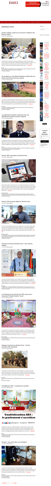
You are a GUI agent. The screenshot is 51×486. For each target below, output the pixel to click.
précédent (4, 482)
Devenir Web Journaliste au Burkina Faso (14, 155)
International (45, 103)
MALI (2, 338)
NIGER (5, 338)
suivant (15, 482)
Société (4, 106)
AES (3, 67)
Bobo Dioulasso (10, 107)
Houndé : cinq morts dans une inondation (14, 442)
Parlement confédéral (5, 435)
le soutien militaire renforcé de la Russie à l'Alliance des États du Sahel (24, 68)
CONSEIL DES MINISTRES (12, 286)
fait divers (12, 475)
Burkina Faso (10, 22)
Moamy (23, 107)
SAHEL (9, 435)
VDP (2, 379)
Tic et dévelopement (46, 42)
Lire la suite (29, 65)
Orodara (25, 107)
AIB (6, 107)
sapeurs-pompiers (6, 476)
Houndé (15, 475)
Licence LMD (32, 236)
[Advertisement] (25, 15)
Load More (44, 123)
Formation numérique (20, 236)
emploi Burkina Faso (6, 236)
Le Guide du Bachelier (20, 22)
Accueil (2, 22)
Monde (15, 22)
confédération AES (10, 434)
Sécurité (5, 336)
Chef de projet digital (11, 235)
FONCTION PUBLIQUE (20, 286)
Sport (25, 22)
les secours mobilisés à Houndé (27, 475)
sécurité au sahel (29, 378)
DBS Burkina (24, 235)
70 (12, 482)
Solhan (33, 378)
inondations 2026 (19, 475)
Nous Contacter (38, 22)
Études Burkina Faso (13, 236)
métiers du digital (9, 237)
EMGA (21, 378)
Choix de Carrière (5, 234)
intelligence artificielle (26, 236)
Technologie (32, 22)
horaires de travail (26, 286)
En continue (5, 22)
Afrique (46, 52)
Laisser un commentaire (6, 109)
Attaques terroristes (11, 378)
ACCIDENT (4, 107)
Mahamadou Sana (32, 337)
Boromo (4, 475)
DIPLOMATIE (12, 68)
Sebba (25, 378)
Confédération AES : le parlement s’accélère (15, 386)
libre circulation (27, 337)
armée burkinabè (5, 378)
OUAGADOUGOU (25, 434)
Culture (29, 22)
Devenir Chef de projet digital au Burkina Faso (16, 201)
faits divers (19, 107)
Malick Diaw (20, 434)
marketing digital (4, 237)
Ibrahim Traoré (32, 286)
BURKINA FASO (6, 68)
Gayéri (23, 378)
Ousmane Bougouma (31, 434)
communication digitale (17, 235)
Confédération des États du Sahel (15, 337)
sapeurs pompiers (30, 107)
